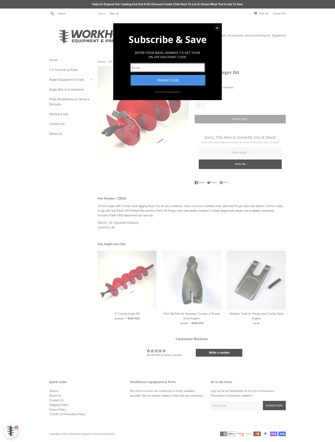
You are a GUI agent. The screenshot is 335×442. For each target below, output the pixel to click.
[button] (217, 28)
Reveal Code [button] (168, 80)
